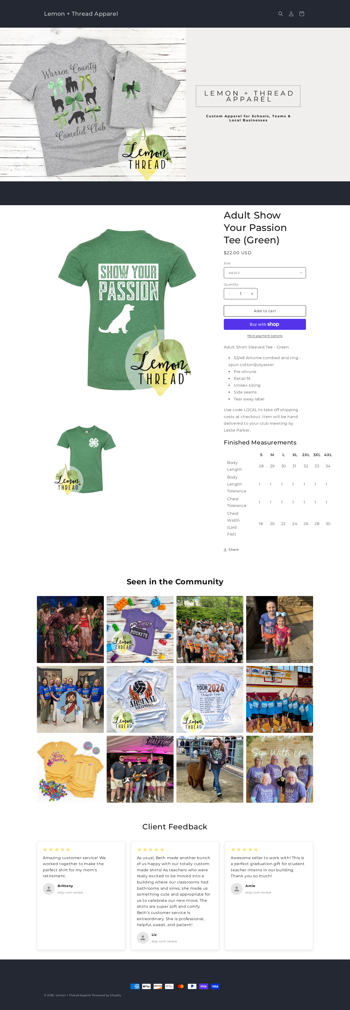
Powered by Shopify (106, 995)
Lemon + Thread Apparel (73, 995)
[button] (280, 14)
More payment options (265, 335)
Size (227, 263)
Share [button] (234, 549)
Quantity (231, 284)
